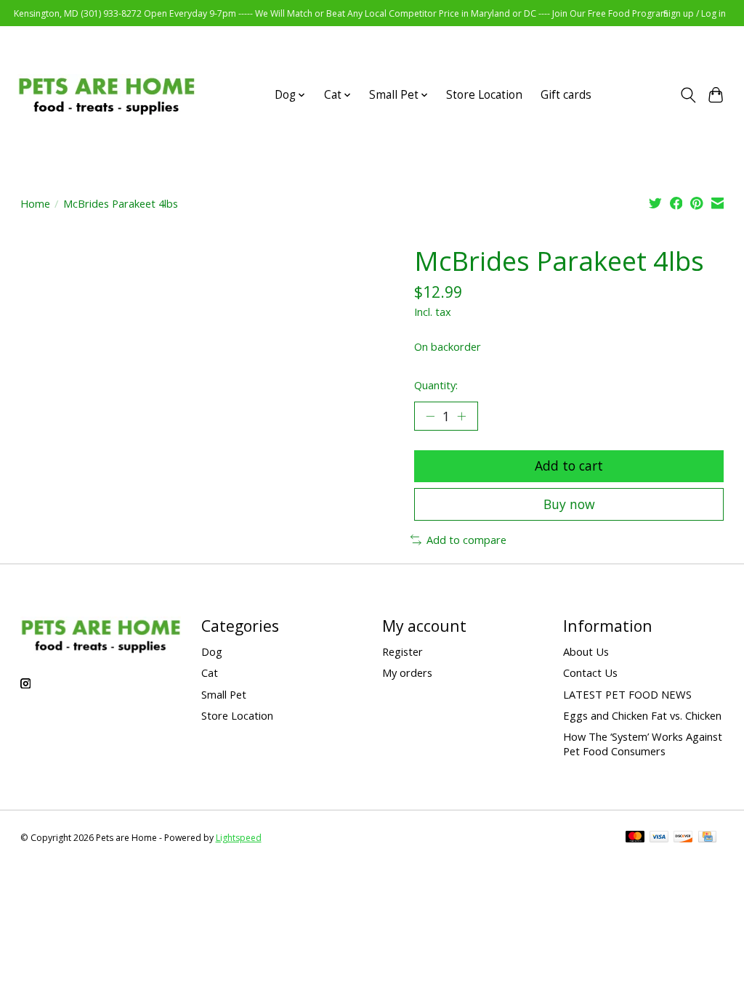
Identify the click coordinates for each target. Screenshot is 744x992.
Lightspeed (239, 838)
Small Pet (223, 694)
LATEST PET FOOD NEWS (627, 694)
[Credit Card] (707, 838)
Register (402, 651)
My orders (407, 672)
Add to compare (466, 539)
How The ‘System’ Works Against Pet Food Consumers (642, 743)
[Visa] (659, 838)
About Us (586, 651)
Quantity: (436, 385)
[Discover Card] (683, 838)
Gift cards (566, 94)
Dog (211, 651)
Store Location (484, 94)
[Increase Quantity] (461, 416)
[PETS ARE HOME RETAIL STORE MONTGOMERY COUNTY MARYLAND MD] (106, 94)
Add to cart (569, 465)
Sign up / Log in (694, 13)
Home (35, 203)
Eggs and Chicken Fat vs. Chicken (642, 715)
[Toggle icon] (687, 95)
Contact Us (590, 672)
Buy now (569, 504)
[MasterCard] (635, 838)
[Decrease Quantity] (430, 416)
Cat (209, 672)
